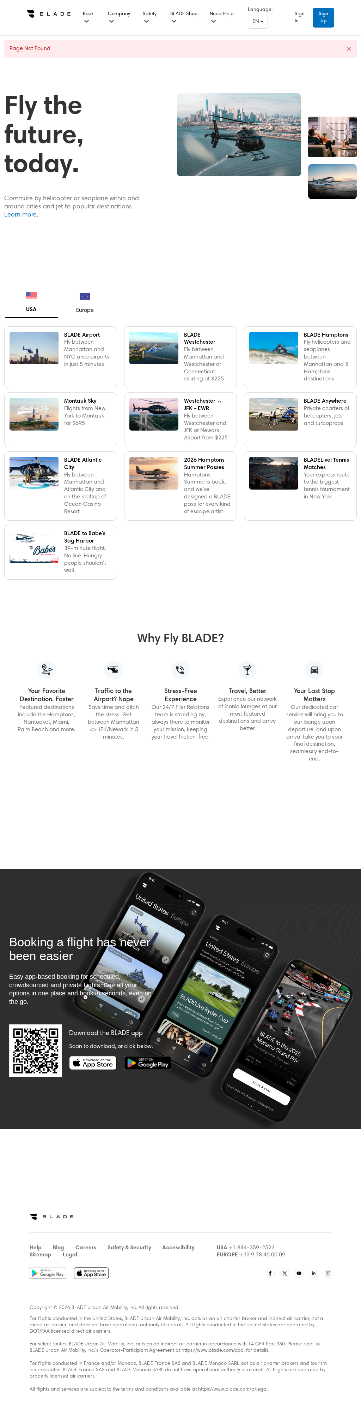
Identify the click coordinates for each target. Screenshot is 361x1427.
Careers (85, 1248)
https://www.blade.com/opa (213, 1350)
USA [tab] (31, 310)
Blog (58, 1248)
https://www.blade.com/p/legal (233, 1389)
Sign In (300, 18)
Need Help (222, 14)
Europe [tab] (85, 310)
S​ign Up (323, 18)
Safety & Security (129, 1248)
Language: (260, 9)
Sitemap (40, 1255)
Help (36, 1248)
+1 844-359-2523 (252, 1248)
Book (88, 14)
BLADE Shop (184, 14)
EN (256, 21)
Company (119, 14)
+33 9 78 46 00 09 (262, 1255)
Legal (70, 1255)
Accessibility (178, 1248)
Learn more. (21, 215)
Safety (150, 14)
